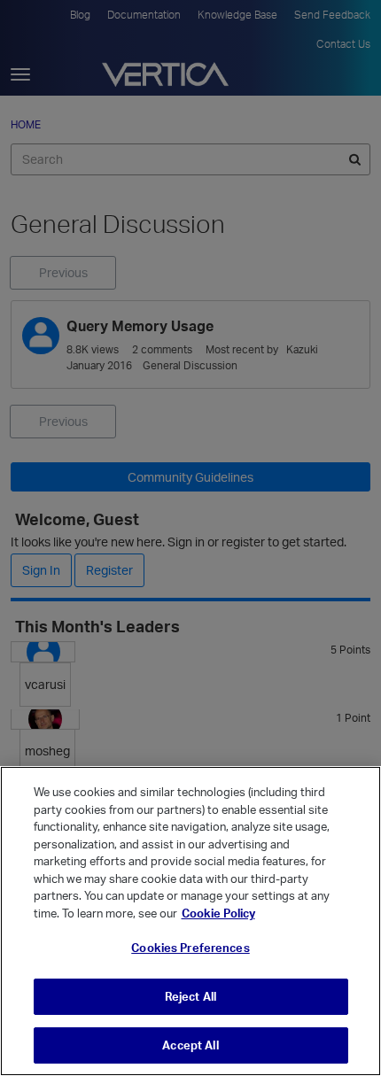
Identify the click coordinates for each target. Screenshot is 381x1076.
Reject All (190, 996)
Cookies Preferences (190, 948)
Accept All (190, 1045)
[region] (190, 921)
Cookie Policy (218, 913)
